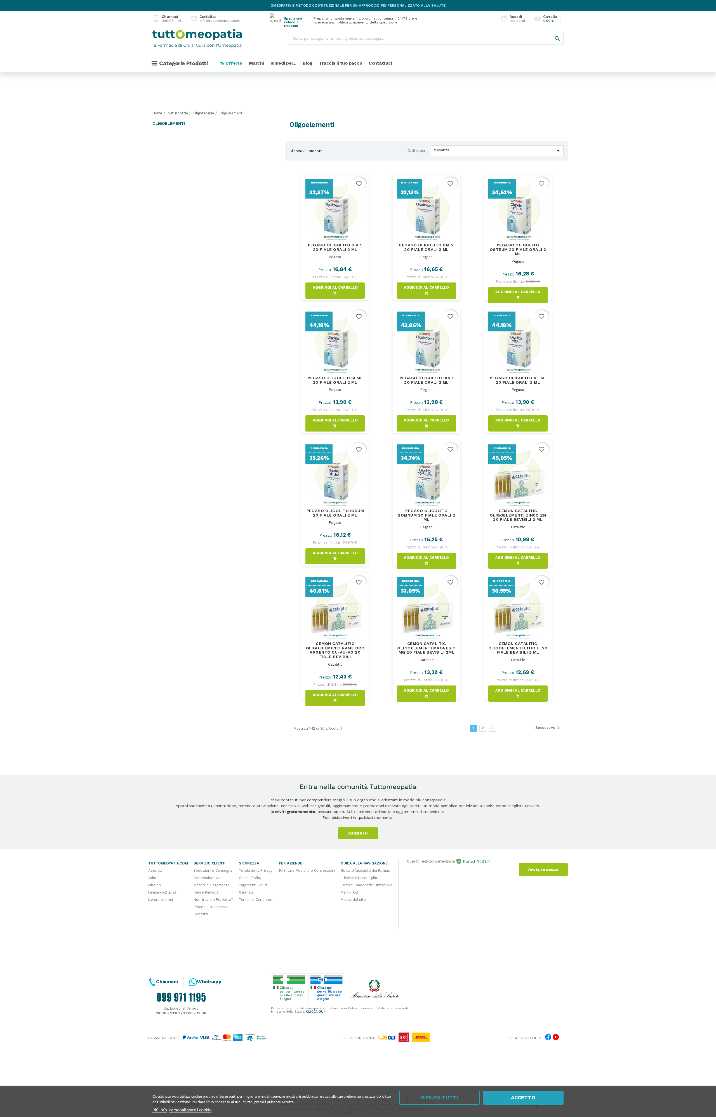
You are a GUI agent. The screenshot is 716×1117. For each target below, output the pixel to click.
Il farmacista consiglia (359, 878)
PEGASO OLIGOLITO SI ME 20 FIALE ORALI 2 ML (335, 380)
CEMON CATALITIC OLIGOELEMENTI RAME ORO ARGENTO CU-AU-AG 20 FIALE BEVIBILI (335, 650)
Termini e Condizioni (256, 899)
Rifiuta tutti (439, 1097)
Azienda (155, 870)
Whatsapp (209, 981)
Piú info (159, 1110)
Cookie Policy (250, 878)
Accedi (511, 19)
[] (552, 33)
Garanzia (246, 892)
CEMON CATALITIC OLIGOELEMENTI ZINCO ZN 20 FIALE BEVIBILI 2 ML (518, 515)
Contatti (201, 914)
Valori (152, 878)
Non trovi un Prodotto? (213, 899)
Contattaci (210, 19)
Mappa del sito (353, 899)
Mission (154, 885)
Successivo (548, 728)
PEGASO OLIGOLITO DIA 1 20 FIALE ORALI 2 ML (427, 380)
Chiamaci (167, 19)
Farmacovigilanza (162, 892)
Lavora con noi (160, 899)
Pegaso (335, 257)
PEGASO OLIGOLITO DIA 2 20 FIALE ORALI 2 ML (426, 247)
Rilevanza (497, 150)
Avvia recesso (543, 869)
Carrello (545, 19)
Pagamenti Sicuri (253, 885)
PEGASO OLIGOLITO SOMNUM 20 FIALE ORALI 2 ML (426, 515)
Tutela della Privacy (255, 870)
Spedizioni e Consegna (213, 870)
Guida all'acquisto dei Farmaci (365, 870)
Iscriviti (358, 833)
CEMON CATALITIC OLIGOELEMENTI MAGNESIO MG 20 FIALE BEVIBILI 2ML (426, 648)
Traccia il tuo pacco (210, 907)
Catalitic (518, 527)
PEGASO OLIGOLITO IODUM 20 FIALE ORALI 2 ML (335, 512)
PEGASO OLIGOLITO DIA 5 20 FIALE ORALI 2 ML (335, 247)
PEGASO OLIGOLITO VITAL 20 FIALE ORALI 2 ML (518, 380)
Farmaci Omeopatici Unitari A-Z (366, 885)
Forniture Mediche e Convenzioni (307, 870)
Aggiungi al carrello (335, 290)
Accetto (523, 1097)
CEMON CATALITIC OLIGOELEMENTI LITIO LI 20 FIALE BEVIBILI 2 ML (518, 648)
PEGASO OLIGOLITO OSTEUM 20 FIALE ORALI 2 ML (518, 249)
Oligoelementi (168, 123)
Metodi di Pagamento (211, 885)
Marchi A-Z (349, 892)
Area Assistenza (207, 878)
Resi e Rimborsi (206, 892)
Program (482, 861)
